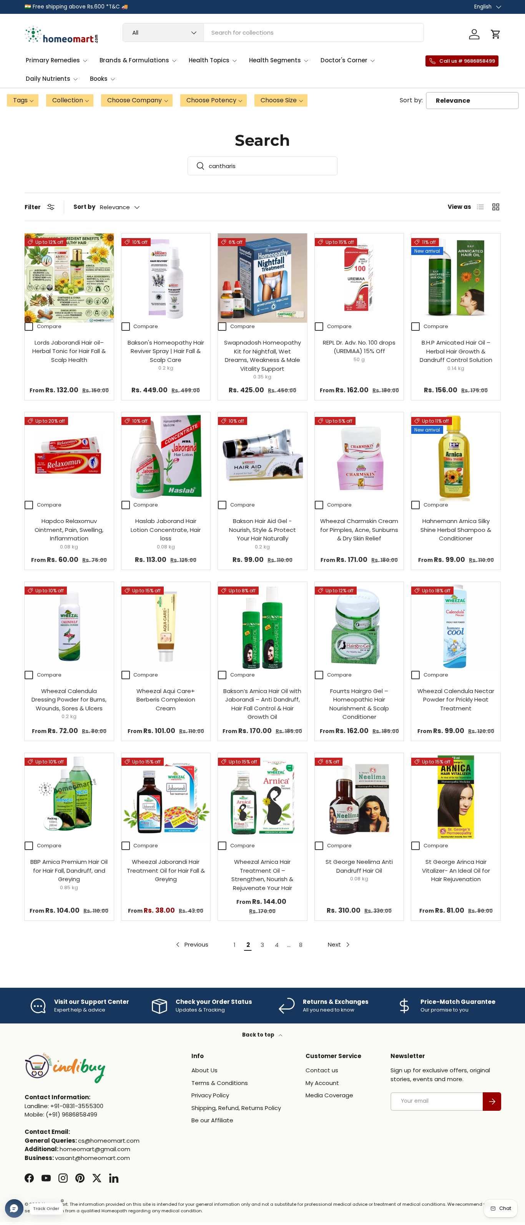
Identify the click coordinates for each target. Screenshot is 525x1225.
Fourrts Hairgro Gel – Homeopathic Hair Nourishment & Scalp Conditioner (359, 704)
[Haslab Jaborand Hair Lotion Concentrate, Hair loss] (166, 457)
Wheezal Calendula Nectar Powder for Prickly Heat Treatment (455, 699)
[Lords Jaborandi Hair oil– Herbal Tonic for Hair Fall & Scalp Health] (69, 278)
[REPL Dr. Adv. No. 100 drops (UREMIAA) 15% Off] (359, 278)
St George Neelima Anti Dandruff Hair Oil (359, 866)
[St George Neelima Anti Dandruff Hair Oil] (359, 797)
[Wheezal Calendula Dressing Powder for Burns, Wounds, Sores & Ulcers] (69, 626)
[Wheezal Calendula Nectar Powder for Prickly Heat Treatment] (455, 626)
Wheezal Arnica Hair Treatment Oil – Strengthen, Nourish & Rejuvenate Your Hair (262, 875)
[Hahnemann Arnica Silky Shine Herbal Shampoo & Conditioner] (455, 457)
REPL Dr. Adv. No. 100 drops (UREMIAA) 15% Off (359, 346)
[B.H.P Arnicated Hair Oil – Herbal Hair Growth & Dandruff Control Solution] (455, 278)
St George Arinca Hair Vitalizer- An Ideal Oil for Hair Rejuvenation (456, 870)
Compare (49, 326)
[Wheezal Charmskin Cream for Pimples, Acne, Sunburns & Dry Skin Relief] (359, 457)
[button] (495, 34)
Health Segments (275, 60)
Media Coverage (329, 1095)
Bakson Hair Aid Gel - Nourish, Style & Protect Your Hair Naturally (262, 529)
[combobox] (273, 32)
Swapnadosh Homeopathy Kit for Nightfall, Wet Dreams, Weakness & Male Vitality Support (262, 355)
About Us (204, 1070)
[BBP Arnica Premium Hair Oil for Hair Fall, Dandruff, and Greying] (69, 797)
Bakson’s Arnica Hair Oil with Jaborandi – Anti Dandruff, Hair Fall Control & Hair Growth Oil (262, 704)
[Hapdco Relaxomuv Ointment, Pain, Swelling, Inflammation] (69, 457)
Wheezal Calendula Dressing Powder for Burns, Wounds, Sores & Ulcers (69, 699)
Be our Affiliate (212, 1120)
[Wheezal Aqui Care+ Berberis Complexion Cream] (166, 626)
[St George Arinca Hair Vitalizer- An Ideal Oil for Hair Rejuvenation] (455, 797)
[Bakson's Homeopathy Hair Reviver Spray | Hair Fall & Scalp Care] (166, 278)
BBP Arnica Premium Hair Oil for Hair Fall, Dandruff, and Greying (69, 870)
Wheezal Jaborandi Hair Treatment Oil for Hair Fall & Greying (166, 870)
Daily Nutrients (48, 79)
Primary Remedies (53, 60)
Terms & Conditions (219, 1083)
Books (99, 79)
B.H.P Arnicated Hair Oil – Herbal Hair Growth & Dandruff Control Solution (456, 351)
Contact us (322, 1070)
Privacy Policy (210, 1095)
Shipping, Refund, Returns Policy (236, 1108)
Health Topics (209, 60)
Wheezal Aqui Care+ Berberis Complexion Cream (165, 699)
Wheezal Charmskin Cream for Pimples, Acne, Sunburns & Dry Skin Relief (359, 529)
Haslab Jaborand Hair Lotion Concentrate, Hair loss (166, 529)
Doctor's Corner (344, 60)
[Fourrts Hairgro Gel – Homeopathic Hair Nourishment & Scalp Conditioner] (359, 626)
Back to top (259, 1034)
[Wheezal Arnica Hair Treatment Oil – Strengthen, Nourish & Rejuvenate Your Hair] (262, 797)
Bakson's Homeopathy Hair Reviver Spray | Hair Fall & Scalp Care (166, 351)
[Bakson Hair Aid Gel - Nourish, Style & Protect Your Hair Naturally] (262, 457)
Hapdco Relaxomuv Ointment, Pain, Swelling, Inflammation (69, 529)
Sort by (84, 207)
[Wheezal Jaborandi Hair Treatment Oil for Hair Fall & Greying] (166, 797)
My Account (322, 1083)
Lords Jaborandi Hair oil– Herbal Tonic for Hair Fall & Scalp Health (69, 351)
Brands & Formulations (134, 60)
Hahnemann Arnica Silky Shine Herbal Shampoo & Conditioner (455, 529)
